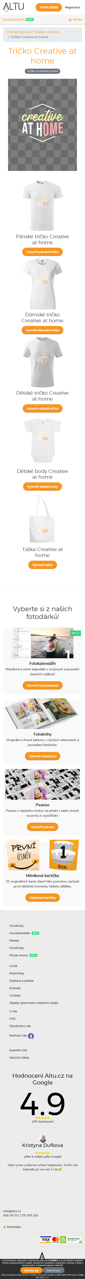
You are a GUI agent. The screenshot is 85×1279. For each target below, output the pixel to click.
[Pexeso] (42, 787)
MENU (77, 19)
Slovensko (14, 1227)
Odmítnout (53, 1270)
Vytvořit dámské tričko (42, 330)
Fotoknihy (16, 926)
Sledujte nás (18, 1035)
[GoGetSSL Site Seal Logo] (71, 1238)
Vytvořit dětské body (42, 486)
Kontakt (15, 988)
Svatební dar (18, 1050)
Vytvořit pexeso (42, 827)
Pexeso (14, 940)
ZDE (47, 1277)
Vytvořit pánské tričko (42, 252)
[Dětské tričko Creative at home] (42, 336)
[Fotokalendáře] (42, 646)
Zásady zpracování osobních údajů (33, 1003)
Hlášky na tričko (46, 32)
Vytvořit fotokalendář (42, 685)
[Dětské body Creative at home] (42, 415)
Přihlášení (49, 7)
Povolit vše (31, 1270)
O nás (13, 1011)
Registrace (72, 7)
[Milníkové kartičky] (42, 858)
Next (82, 1163)
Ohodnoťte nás (20, 1026)
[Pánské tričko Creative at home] (42, 180)
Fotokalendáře (13, 19)
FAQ (12, 1018)
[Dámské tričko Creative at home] (42, 258)
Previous (3, 1163)
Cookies (14, 995)
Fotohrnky (16, 948)
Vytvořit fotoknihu (42, 756)
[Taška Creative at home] (42, 493)
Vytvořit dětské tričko (42, 408)
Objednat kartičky (43, 897)
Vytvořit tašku (42, 565)
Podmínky (16, 973)
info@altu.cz (12, 1211)
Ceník (13, 966)
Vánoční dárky (19, 1057)
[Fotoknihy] (42, 716)
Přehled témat (18, 32)
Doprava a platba (21, 980)
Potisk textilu (19, 955)
